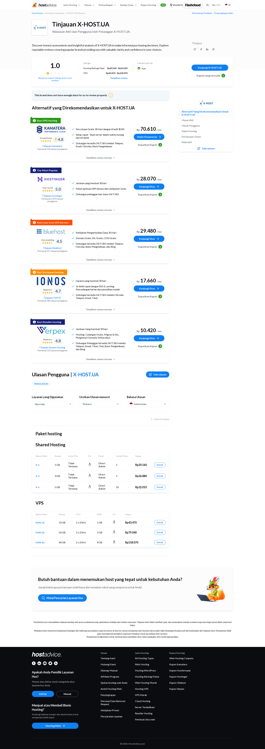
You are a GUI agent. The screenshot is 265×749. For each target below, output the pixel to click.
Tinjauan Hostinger (52, 195)
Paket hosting (189, 131)
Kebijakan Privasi (110, 710)
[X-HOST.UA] (39, 27)
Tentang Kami (108, 658)
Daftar (43, 693)
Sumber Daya (126, 5)
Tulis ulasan (159, 374)
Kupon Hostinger (178, 676)
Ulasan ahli (187, 120)
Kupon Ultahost (177, 682)
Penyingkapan (108, 694)
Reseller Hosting (143, 713)
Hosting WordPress (145, 670)
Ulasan (87, 5)
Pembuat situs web (145, 719)
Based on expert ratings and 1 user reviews (55, 79)
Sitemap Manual (109, 670)
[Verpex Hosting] (51, 331)
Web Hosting (142, 664)
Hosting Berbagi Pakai (147, 676)
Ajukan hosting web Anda (114, 682)
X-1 (37, 465)
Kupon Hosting (153, 5)
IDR (216, 5)
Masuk (67, 693)
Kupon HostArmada (179, 670)
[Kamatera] (51, 129)
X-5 (37, 487)
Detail (160, 464)
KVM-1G (40, 522)
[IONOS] (51, 281)
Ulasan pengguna (191, 125)
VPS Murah (141, 694)
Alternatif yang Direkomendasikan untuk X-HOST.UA (205, 113)
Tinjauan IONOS (52, 297)
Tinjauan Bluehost (52, 247)
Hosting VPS (141, 688)
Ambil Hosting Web (111, 688)
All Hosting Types (144, 658)
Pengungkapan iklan (223, 13)
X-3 (37, 476)
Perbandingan (106, 5)
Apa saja (40, 404)
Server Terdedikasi (145, 707)
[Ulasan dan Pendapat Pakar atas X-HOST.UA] (194, 49)
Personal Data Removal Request (113, 703)
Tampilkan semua (118, 78)
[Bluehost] (51, 231)
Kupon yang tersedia (210, 75)
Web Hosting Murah (146, 682)
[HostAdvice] (44, 5)
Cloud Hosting (142, 701)
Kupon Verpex (176, 688)
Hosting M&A (53, 725)
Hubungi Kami (108, 664)
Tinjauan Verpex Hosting (52, 347)
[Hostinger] (51, 179)
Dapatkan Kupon (149, 144)
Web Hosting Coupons (181, 658)
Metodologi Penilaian (202, 13)
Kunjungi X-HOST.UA (210, 67)
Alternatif (187, 142)
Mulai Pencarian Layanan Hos (65, 598)
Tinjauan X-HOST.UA (80, 24)
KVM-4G (40, 542)
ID (229, 5)
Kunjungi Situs (147, 186)
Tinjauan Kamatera (52, 145)
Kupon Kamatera (178, 664)
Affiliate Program (110, 676)
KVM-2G (40, 532)
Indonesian (140, 404)
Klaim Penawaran (147, 136)
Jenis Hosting (70, 5)
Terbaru (87, 404)
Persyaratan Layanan (111, 716)
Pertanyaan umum (191, 136)
